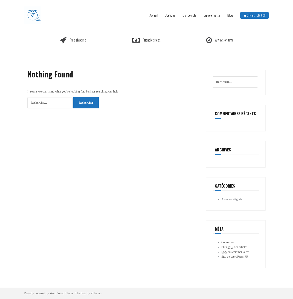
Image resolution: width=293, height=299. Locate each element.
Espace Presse (212, 15)
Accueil (154, 15)
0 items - (256, 15)
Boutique (170, 15)
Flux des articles (234, 247)
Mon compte (189, 15)
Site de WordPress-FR (234, 256)
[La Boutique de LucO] (32, 14)
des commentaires (235, 252)
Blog (230, 15)
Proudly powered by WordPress (43, 293)
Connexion (227, 242)
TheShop (80, 293)
